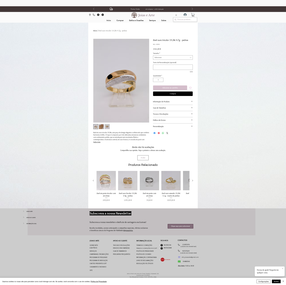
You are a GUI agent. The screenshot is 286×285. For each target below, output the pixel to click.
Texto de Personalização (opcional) (164, 62)
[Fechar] (283, 281)
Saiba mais (96, 142)
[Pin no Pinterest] (158, 133)
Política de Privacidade (99, 281)
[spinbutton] (158, 80)
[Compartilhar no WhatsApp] (163, 133)
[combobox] (173, 57)
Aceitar (276, 281)
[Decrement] (154, 80)
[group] (143, 186)
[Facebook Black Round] (98, 15)
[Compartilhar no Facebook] (154, 133)
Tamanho (156, 53)
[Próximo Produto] (192, 180)
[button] (136, 20)
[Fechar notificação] (283, 269)
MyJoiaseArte (128, 230)
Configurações (263, 281)
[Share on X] (167, 133)
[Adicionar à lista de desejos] (190, 87)
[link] (193, 15)
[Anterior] (93, 9)
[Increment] (161, 80)
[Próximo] (192, 9)
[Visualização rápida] (106, 180)
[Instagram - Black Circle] (103, 15)
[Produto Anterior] (93, 180)
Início (95, 31)
